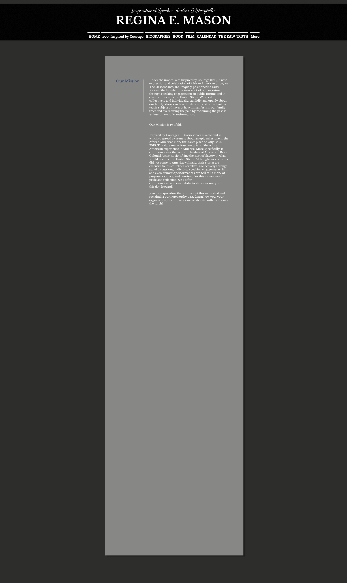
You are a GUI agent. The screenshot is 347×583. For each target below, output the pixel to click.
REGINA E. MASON (173, 20)
